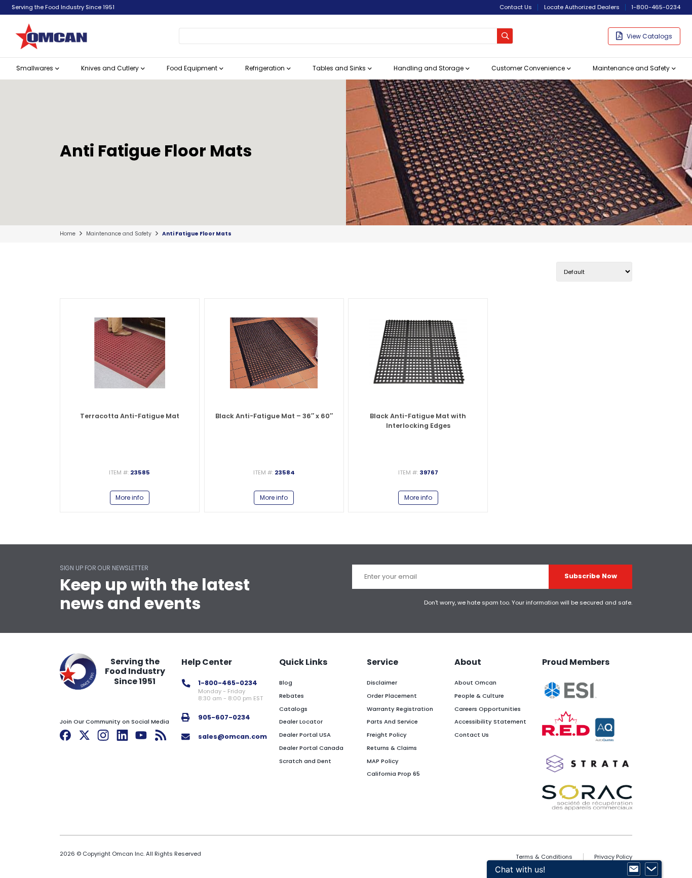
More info (129, 497)
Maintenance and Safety (631, 68)
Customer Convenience (528, 68)
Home (67, 233)
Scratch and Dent (305, 761)
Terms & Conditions (544, 857)
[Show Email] (633, 869)
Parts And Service (392, 721)
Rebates (291, 696)
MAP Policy (383, 761)
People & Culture (479, 696)
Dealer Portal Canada (311, 748)
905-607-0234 (224, 717)
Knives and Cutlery (110, 68)
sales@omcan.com (232, 736)
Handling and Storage (429, 68)
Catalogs (293, 709)
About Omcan (475, 683)
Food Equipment (192, 68)
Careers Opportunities (487, 709)
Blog (285, 683)
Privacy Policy (613, 857)
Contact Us (515, 7)
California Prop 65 (393, 774)
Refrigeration (265, 68)
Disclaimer (382, 683)
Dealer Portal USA (305, 735)
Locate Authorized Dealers (582, 7)
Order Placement (392, 696)
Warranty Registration (400, 709)
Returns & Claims (392, 748)
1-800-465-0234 (655, 7)
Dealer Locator (301, 721)
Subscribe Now (590, 576)
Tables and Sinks (339, 68)
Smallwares (34, 68)
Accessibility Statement (490, 721)
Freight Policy (387, 735)
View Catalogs (649, 36)
